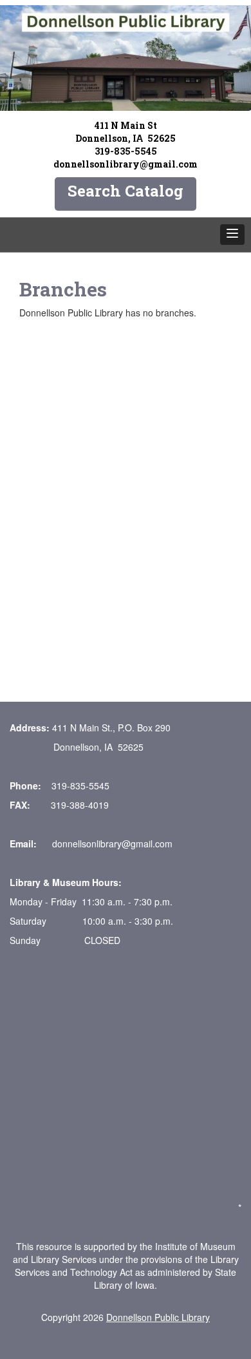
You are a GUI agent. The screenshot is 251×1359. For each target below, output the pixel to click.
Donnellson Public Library (158, 1317)
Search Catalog (125, 190)
